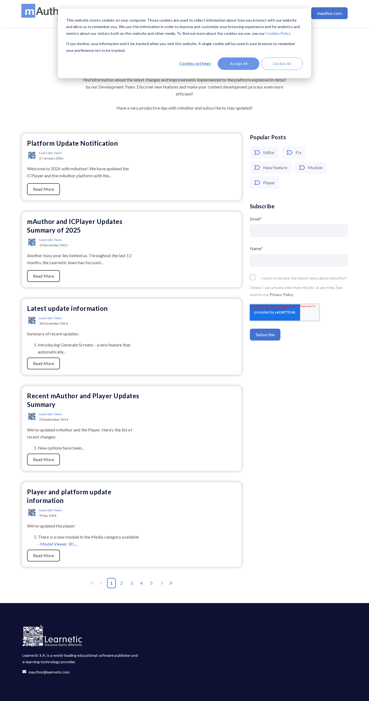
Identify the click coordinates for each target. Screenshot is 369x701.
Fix (298, 152)
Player (269, 182)
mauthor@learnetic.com (47, 672)
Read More (43, 189)
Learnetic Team (50, 153)
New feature (275, 167)
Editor (269, 152)
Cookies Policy (278, 33)
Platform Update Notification (72, 143)
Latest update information (67, 308)
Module (315, 167)
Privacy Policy (281, 294)
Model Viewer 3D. (57, 543)
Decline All (282, 63)
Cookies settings (195, 63)
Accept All (238, 63)
